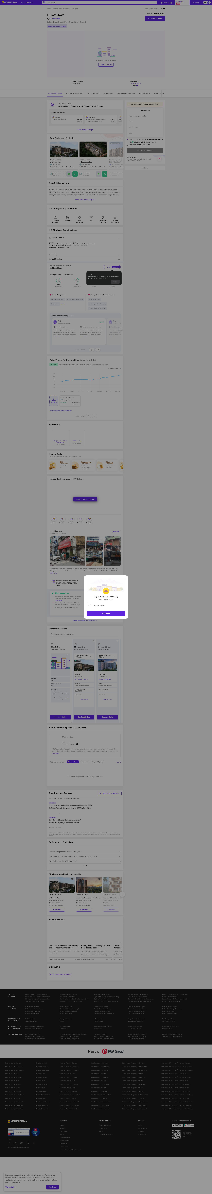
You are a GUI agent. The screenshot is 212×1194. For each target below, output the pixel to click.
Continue (106, 613)
